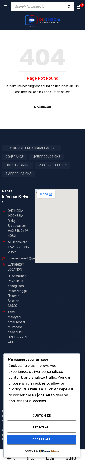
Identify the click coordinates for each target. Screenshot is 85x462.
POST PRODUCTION (53, 165)
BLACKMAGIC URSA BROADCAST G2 (31, 148)
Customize (42, 415)
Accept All (41, 439)
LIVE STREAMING (18, 165)
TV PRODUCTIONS (19, 174)
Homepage (42, 107)
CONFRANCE (15, 157)
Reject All (42, 427)
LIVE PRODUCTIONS (47, 157)
